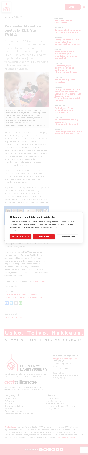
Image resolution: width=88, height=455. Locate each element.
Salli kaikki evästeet (20, 237)
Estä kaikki (44, 237)
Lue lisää (13, 230)
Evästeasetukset (67, 237)
